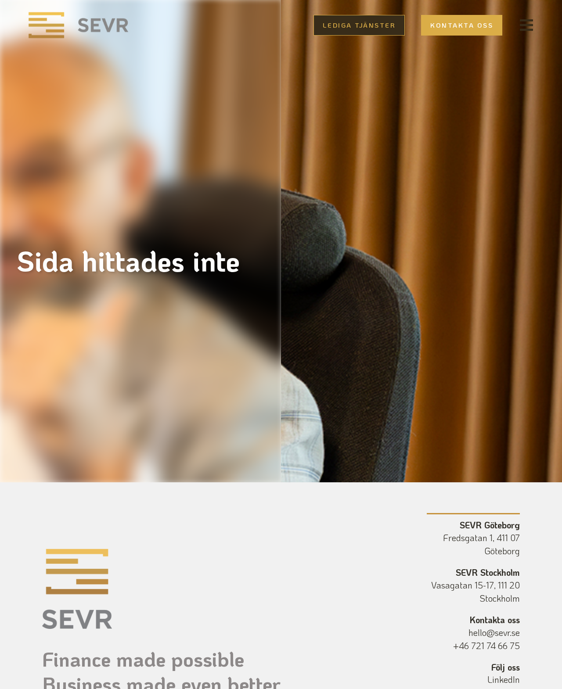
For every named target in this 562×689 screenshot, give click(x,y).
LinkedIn (503, 679)
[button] (526, 25)
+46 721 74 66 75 (486, 645)
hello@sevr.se (494, 632)
